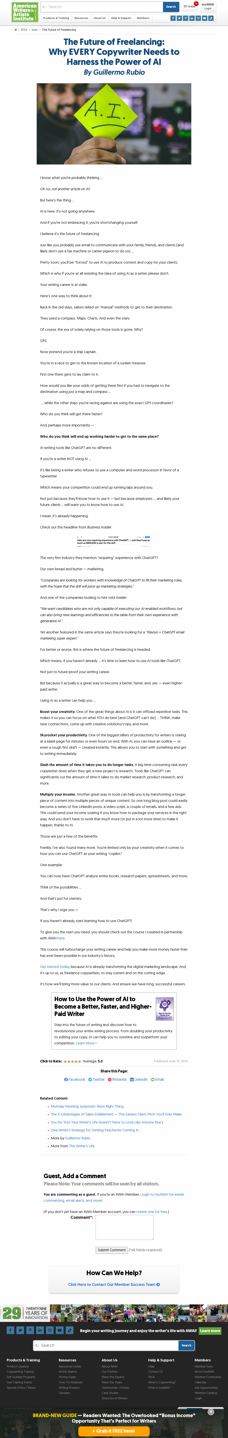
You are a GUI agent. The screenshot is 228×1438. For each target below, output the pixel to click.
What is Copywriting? (162, 1382)
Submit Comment (112, 1250)
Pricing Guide (67, 1377)
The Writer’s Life (82, 1146)
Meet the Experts (113, 1377)
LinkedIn (141, 1079)
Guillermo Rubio (77, 1138)
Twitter (99, 1079)
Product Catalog (17, 1367)
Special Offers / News (21, 1388)
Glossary (64, 1393)
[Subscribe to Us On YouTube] (204, 18)
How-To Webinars (71, 1382)
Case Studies (110, 1393)
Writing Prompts (69, 1388)
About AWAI (109, 1367)
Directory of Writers (115, 1398)
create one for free (151, 1212)
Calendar (200, 1382)
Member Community (208, 1377)
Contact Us (155, 1372)
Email (159, 1079)
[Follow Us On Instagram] (198, 18)
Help (151, 1367)
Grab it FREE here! (115, 1431)
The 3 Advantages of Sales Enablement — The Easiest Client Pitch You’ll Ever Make (116, 1114)
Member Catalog (206, 1393)
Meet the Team (112, 1382)
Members (143, 18)
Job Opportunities (206, 1388)
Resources (81, 18)
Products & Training (56, 18)
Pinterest (119, 1079)
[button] (190, 7)
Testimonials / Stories (115, 1388)
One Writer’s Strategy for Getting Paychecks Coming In (95, 1130)
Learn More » (86, 1043)
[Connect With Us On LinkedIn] (192, 18)
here (61, 938)
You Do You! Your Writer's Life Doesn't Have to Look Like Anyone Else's (107, 1122)
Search (171, 7)
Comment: (82, 1217)
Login (198, 1398)
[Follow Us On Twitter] (179, 18)
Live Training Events (19, 1382)
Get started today (54, 967)
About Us (100, 18)
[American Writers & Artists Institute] (25, 11)
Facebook (77, 1079)
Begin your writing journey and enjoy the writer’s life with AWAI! (150, 1331)
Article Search (68, 1372)
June (35, 30)
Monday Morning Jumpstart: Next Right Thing (87, 1106)
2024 (24, 30)
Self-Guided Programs (21, 1377)
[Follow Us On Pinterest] (185, 18)
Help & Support (121, 18)
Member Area (204, 1367)
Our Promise (110, 1372)
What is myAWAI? (159, 1388)
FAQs (151, 1377)
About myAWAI (204, 1372)
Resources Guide (70, 1367)
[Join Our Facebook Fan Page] (173, 18)
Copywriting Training (20, 1372)
